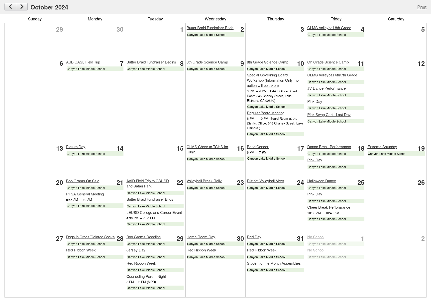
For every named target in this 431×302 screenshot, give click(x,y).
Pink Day (314, 101)
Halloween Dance (321, 180)
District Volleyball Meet (265, 180)
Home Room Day (201, 236)
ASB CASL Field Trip (83, 61)
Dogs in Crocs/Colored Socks (90, 236)
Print (422, 7)
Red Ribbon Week (81, 249)
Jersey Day (135, 249)
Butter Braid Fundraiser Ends (210, 27)
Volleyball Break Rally (204, 180)
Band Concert (258, 146)
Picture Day (75, 146)
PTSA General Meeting (85, 193)
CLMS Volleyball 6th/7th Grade (332, 74)
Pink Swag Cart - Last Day (329, 114)
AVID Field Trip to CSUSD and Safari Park (147, 183)
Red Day (254, 236)
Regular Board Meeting (265, 112)
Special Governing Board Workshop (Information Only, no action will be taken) (273, 80)
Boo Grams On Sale (82, 180)
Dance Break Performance (329, 146)
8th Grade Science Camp (207, 61)
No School (315, 236)
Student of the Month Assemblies (274, 263)
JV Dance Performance (326, 88)
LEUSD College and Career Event (154, 212)
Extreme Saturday (382, 146)
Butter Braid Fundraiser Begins (151, 61)
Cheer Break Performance (328, 207)
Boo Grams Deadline (143, 236)
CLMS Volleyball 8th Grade (329, 27)
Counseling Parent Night (146, 276)
